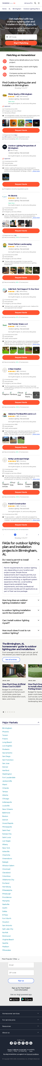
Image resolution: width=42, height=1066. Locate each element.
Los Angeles (7, 746)
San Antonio (7, 925)
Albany (5, 844)
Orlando (5, 788)
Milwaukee (6, 950)
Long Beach (7, 742)
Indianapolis (7, 802)
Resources (6, 1026)
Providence (7, 897)
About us (5, 1033)
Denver (5, 767)
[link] (21, 98)
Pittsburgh (6, 894)
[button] (5, 123)
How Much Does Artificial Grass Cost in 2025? (13, 685)
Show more (36, 171)
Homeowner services (11, 1014)
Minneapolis (7, 827)
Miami (4, 785)
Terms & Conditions (33, 1054)
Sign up (21, 981)
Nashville (5, 904)
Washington (7, 774)
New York (6, 848)
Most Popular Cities (9, 959)
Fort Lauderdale (8, 778)
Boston (5, 816)
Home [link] (4, 9)
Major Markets (10, 722)
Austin (4, 908)
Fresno (5, 739)
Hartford (5, 770)
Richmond (6, 936)
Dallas (4, 911)
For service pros (8, 1020)
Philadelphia (7, 890)
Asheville (5, 851)
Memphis (6, 901)
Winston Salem (8, 866)
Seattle (5, 943)
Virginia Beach (8, 940)
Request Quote (21, 130)
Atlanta (5, 795)
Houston (5, 922)
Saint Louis (6, 837)
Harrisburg (6, 887)
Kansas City (7, 834)
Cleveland (6, 873)
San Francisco (7, 760)
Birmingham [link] (17, 9)
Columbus (6, 876)
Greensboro (7, 859)
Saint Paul (6, 830)
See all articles (11, 660)
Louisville (6, 806)
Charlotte (6, 855)
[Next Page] (38, 534)
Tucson (5, 735)
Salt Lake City (7, 929)
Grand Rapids (7, 823)
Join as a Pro (28, 3)
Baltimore (6, 813)
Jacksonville (7, 781)
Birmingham (7, 728)
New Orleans (7, 809)
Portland (5, 883)
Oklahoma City (8, 880)
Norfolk (5, 933)
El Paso (5, 915)
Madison (5, 947)
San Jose (5, 763)
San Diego (6, 756)
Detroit (5, 820)
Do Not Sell (22, 1050)
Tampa (5, 792)
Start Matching (21, 43)
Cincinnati (6, 869)
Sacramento (7, 753)
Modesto (5, 749)
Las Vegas (6, 841)
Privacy (10, 1050)
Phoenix (5, 732)
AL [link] (9, 9)
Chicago (5, 799)
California (15, 1050)
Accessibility (31, 1050)
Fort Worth (6, 918)
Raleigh (5, 862)
